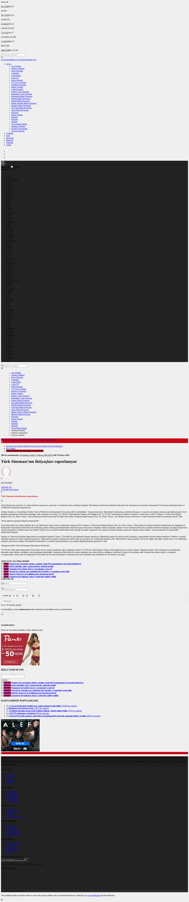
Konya (9, 271)
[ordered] (23, 595)
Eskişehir (10, 234)
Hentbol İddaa (12, 796)
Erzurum (9, 231)
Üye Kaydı (10, 776)
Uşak (8, 321)
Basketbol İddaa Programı (21, 96)
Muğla (8, 284)
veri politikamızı (93, 895)
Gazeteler (15, 73)
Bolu (8, 206)
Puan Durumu (17, 80)
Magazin (9, 140)
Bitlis (8, 204)
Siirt (8, 303)
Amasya (9, 185)
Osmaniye (10, 358)
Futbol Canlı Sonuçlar (20, 92)
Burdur (9, 208)
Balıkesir (9, 197)
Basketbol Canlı (12, 850)
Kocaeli (9, 268)
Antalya (9, 190)
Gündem (9, 133)
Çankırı (9, 215)
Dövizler (14, 112)
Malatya (9, 275)
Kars (8, 257)
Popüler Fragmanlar (19, 129)
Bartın (8, 345)
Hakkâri (9, 243)
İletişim (9, 783)
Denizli (9, 220)
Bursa (8, 211)
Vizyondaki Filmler (19, 124)
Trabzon (9, 315)
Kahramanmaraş (12, 280)
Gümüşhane (11, 241)
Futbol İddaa (11, 792)
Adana (9, 176)
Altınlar (14, 122)
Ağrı (8, 183)
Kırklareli (10, 264)
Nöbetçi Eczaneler (18, 85)
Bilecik (9, 199)
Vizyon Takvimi (17, 131)
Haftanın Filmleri (18, 126)
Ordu (8, 294)
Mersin (9, 250)
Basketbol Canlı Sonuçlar (21, 94)
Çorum (9, 217)
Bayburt (9, 333)
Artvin (8, 192)
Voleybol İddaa (12, 801)
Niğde (8, 291)
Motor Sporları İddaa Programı (23, 103)
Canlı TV (15, 78)
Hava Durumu (17, 71)
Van (7, 324)
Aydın (8, 194)
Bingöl (9, 201)
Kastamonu (10, 259)
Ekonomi (10, 138)
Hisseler (14, 117)
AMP (8, 853)
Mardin (9, 282)
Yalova (9, 351)
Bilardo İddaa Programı (20, 99)
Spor (8, 136)
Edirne (9, 224)
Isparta (9, 247)
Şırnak (8, 342)
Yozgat (9, 326)
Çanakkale (10, 213)
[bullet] (27, 595)
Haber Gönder (17, 87)
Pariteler (14, 119)
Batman (9, 340)
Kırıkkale (10, 338)
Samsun (9, 301)
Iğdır (8, 349)
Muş (8, 287)
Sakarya (9, 298)
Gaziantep (10, 236)
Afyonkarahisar (12, 180)
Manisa (9, 278)
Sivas (8, 308)
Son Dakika (16, 66)
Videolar (9, 142)
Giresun (9, 238)
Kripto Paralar (17, 115)
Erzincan (9, 229)
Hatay (8, 245)
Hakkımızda (11, 781)
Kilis (8, 356)
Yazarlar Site (11, 846)
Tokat (8, 312)
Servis (8, 64)
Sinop (8, 305)
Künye (9, 778)
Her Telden (15, 439)
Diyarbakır (10, 222)
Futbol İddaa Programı (20, 101)
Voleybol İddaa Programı (21, 108)
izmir (8, 254)
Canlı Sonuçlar (17, 89)
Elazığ (8, 227)
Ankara (9, 187)
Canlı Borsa (16, 75)
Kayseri (9, 261)
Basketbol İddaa (12, 794)
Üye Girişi (10, 774)
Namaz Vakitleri (17, 69)
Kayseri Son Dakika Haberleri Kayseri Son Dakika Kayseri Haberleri (34, 446)
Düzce (8, 361)
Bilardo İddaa (11, 799)
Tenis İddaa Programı (20, 110)
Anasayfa (5, 439)
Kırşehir (9, 266)
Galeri (8, 145)
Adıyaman (10, 178)
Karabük (9, 354)
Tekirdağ (9, 310)
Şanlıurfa (9, 319)
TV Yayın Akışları (18, 82)
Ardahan (9, 347)
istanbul (9, 252)
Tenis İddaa (11, 848)
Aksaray (9, 331)
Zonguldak (10, 328)
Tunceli (9, 317)
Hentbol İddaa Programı (21, 106)
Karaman (10, 335)
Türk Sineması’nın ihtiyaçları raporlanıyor (38, 439)
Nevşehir (9, 289)
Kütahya (9, 273)
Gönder (4, 596)
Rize (8, 296)
